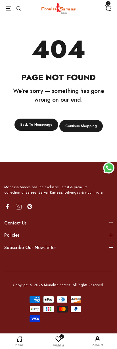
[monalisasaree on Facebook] (7, 206)
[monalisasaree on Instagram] (19, 207)
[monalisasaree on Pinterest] (30, 206)
